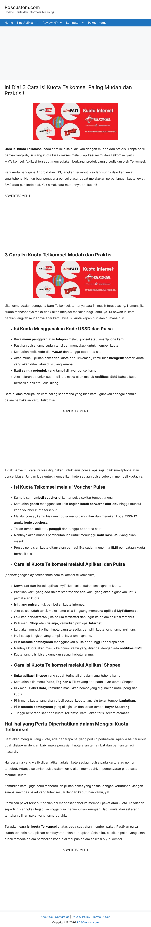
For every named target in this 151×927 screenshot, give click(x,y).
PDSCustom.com (88, 922)
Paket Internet (98, 22)
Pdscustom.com (22, 7)
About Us (47, 917)
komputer (73, 22)
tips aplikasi (25, 22)
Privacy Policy (81, 917)
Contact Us (62, 917)
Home (9, 22)
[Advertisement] (75, 52)
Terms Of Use (101, 917)
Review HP (50, 22)
